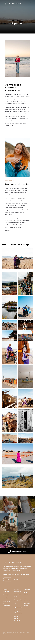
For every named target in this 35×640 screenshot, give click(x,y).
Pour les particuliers (6, 590)
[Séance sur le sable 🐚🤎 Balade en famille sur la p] (9, 504)
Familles (5, 598)
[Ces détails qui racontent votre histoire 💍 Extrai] (26, 539)
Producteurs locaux (17, 595)
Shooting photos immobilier (17, 618)
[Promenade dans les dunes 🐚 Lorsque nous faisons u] (26, 522)
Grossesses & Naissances (6, 603)
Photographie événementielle (18, 612)
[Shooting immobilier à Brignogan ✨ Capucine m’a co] (9, 522)
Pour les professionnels (18, 590)
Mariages (6, 595)
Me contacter (27, 599)
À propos (27, 589)
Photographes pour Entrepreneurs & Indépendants (18, 604)
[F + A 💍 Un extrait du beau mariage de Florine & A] (26, 504)
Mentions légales (27, 604)
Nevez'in (11, 634)
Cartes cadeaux (27, 594)
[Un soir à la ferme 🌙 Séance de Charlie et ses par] (9, 539)
